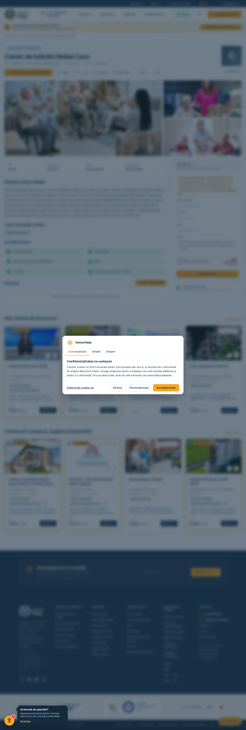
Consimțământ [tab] (77, 351)
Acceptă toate (166, 387)
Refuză (117, 387)
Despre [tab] (110, 351)
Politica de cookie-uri (80, 387)
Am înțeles (25, 721)
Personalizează (139, 387)
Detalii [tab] (96, 351)
